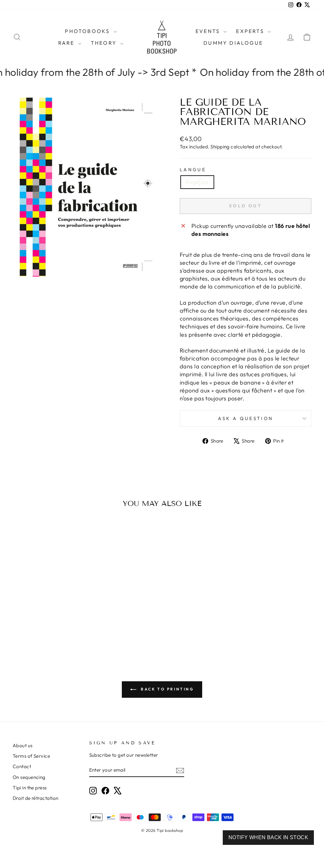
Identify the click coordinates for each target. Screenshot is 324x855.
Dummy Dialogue (233, 43)
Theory (105, 43)
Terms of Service (31, 756)
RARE (67, 43)
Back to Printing (166, 689)
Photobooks (88, 31)
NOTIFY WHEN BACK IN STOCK (268, 837)
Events (209, 31)
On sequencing (29, 777)
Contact (22, 766)
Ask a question (245, 418)
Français (197, 182)
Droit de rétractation (35, 798)
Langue (193, 169)
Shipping (220, 147)
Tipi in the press (30, 788)
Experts (251, 31)
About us (23, 745)
